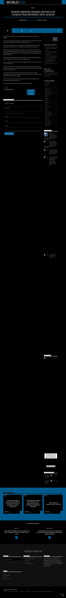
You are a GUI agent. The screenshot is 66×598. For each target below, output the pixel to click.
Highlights (47, 102)
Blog (17, 591)
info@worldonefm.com (29, 563)
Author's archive (30, 92)
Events (46, 96)
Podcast (11, 591)
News (46, 108)
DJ (45, 86)
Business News (47, 83)
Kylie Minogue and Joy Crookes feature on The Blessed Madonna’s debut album (49, 532)
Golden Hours (47, 481)
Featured (46, 98)
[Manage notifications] (63, 595)
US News (46, 117)
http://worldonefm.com (29, 558)
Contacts (34, 591)
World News (47, 125)
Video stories (47, 119)
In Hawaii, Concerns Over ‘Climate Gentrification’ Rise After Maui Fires (50, 74)
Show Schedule (7, 575)
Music (33, 8)
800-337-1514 (27, 561)
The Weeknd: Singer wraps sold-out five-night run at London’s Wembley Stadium (51, 53)
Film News (47, 100)
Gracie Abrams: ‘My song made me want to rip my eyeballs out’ (50, 152)
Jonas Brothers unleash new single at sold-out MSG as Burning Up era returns (51, 48)
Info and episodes (50, 466)
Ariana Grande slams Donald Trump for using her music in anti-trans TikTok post (50, 60)
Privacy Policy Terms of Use (46, 591)
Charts (28, 591)
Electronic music (48, 88)
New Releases (47, 106)
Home (6, 591)
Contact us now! (7, 578)
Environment (47, 94)
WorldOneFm (32, 20)
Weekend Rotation (47, 476)
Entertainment (47, 90)
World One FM (33, 551)
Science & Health (48, 112)
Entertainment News (48, 92)
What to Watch (47, 121)
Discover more (46, 566)
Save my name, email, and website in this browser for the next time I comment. (23, 131)
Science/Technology (48, 114)
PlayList (46, 110)
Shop (5, 573)
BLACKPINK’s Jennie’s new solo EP (52, 256)
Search (45, 36)
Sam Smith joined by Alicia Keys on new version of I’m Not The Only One (17, 532)
